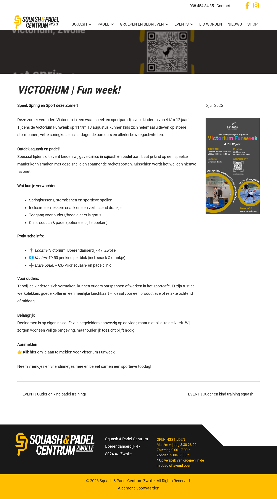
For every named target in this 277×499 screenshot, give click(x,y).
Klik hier (30, 352)
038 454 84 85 (202, 5)
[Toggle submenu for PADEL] (112, 24)
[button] (247, 5)
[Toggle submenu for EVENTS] (191, 24)
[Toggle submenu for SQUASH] (90, 24)
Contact (223, 5)
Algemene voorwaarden (138, 488)
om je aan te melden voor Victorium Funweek (76, 352)
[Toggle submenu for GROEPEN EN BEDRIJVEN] (166, 24)
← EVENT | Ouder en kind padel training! (52, 394)
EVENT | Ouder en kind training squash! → (223, 394)
